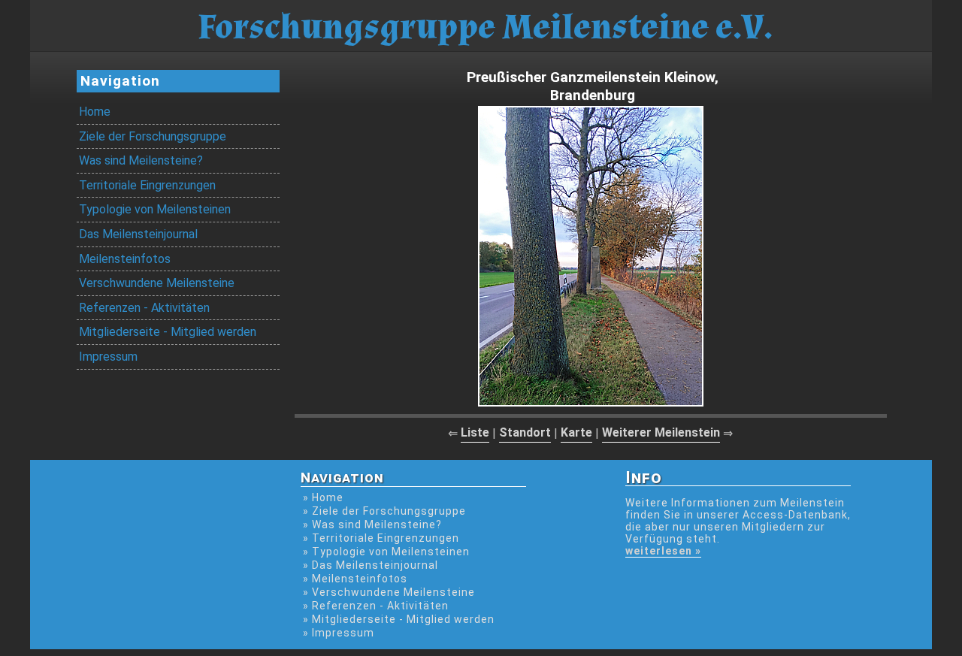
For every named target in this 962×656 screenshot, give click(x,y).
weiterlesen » (663, 551)
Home (94, 111)
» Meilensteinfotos (355, 579)
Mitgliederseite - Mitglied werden (167, 332)
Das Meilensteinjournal (138, 234)
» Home (323, 497)
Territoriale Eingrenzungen (147, 185)
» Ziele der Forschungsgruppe (384, 511)
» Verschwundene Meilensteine (389, 592)
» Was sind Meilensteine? (372, 524)
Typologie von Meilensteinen (155, 209)
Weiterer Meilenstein (661, 432)
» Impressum (338, 633)
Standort (525, 432)
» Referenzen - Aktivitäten (376, 606)
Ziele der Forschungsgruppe (152, 136)
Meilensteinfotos (125, 259)
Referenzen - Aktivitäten (144, 308)
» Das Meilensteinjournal (370, 565)
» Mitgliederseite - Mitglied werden (399, 619)
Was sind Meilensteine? (141, 160)
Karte (576, 432)
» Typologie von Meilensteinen (386, 552)
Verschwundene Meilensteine (156, 283)
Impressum (108, 356)
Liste (475, 432)
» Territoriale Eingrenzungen (381, 538)
